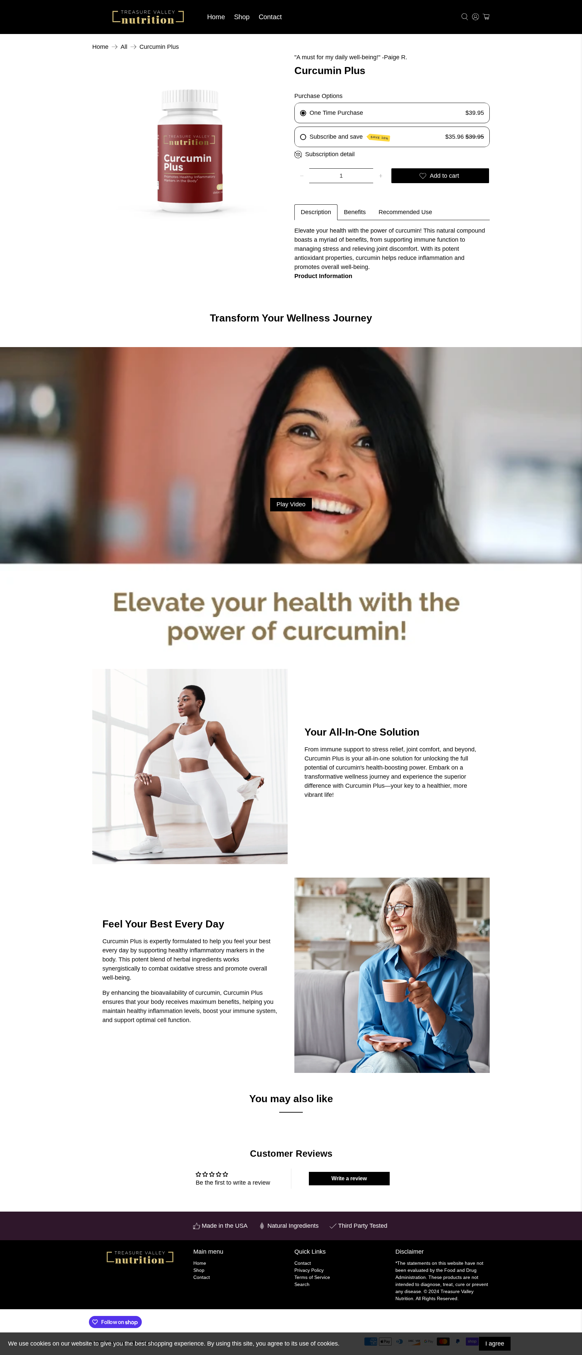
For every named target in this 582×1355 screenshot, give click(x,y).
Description (316, 212)
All (124, 47)
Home (216, 17)
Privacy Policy (309, 1270)
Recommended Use (405, 212)
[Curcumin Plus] (190, 150)
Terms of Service (312, 1277)
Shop (242, 17)
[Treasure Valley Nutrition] (147, 17)
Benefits (355, 212)
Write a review (349, 1178)
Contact (270, 17)
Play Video (291, 504)
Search (302, 1284)
